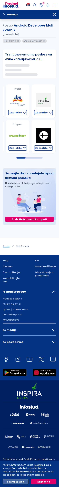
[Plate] (41, 5)
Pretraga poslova (12, 298)
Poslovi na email (12, 304)
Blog (5, 260)
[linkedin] (53, 360)
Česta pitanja (11, 272)
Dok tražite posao (12, 314)
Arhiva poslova (11, 319)
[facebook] (6, 360)
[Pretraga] (34, 5)
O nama (7, 266)
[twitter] (41, 360)
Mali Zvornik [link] (22, 246)
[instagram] (18, 360)
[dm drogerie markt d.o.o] (14, 101)
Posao (6, 246)
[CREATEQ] (40, 136)
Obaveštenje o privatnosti (44, 274)
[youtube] (29, 360)
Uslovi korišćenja (45, 266)
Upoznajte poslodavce (15, 309)
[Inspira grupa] (40, 101)
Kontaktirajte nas (11, 280)
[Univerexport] (14, 136)
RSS (37, 260)
